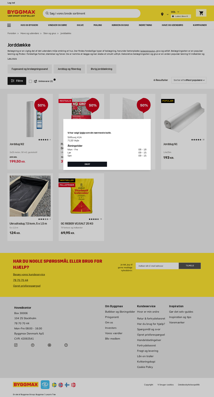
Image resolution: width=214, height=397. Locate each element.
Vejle (82, 132)
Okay (87, 164)
